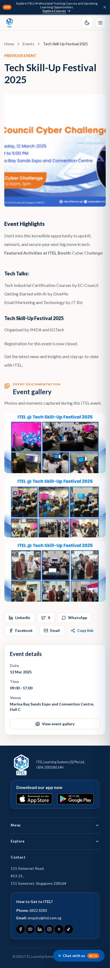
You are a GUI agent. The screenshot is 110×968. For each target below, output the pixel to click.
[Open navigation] (100, 22)
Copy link (85, 630)
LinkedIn (22, 617)
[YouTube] (30, 929)
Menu (16, 825)
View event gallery (58, 724)
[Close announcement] (104, 7)
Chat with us (80, 955)
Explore (18, 841)
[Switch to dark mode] (87, 23)
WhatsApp (77, 617)
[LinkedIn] (40, 929)
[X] (59, 929)
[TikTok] (68, 929)
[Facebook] (20, 929)
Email (55, 630)
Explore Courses (54, 11)
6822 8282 (38, 910)
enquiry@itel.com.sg (44, 918)
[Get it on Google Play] (75, 799)
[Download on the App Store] (34, 799)
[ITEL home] (9, 22)
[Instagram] (49, 929)
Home (9, 43)
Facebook (24, 630)
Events (28, 43)
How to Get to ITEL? (34, 901)
